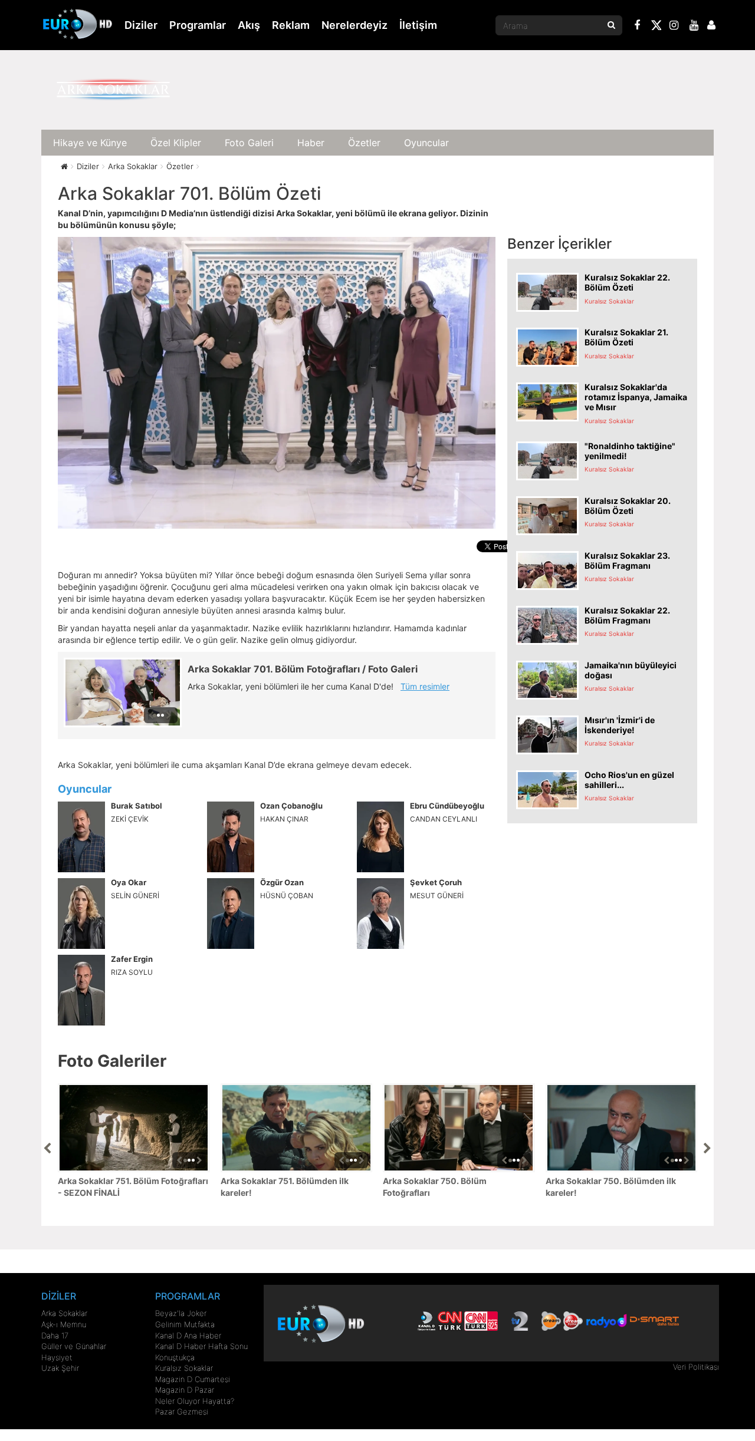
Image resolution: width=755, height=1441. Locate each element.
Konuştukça (175, 1357)
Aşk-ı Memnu (63, 1324)
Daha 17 (54, 1335)
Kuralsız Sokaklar (184, 1368)
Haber (310, 143)
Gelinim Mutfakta (185, 1324)
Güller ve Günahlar (73, 1346)
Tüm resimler (425, 686)
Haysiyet (57, 1357)
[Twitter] (656, 27)
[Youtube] (694, 26)
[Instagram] (674, 26)
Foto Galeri (249, 143)
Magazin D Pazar (184, 1389)
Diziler (140, 25)
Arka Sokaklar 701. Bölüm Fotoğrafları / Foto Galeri (303, 669)
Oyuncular (426, 143)
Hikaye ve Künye (90, 143)
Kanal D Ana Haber (188, 1335)
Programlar (197, 25)
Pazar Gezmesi (181, 1411)
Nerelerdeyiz (354, 25)
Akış (249, 25)
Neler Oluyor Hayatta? (194, 1401)
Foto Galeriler (112, 1061)
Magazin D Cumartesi (192, 1379)
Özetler (364, 143)
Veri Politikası (696, 1366)
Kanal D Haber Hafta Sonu (201, 1346)
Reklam (291, 25)
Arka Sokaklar (64, 1313)
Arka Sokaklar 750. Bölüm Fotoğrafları (435, 1187)
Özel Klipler (175, 143)
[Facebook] (638, 26)
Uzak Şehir (60, 1368)
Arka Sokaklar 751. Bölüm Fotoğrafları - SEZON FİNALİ (133, 1187)
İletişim (418, 25)
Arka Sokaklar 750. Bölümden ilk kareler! (611, 1187)
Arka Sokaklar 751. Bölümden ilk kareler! (285, 1187)
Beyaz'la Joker (180, 1313)
